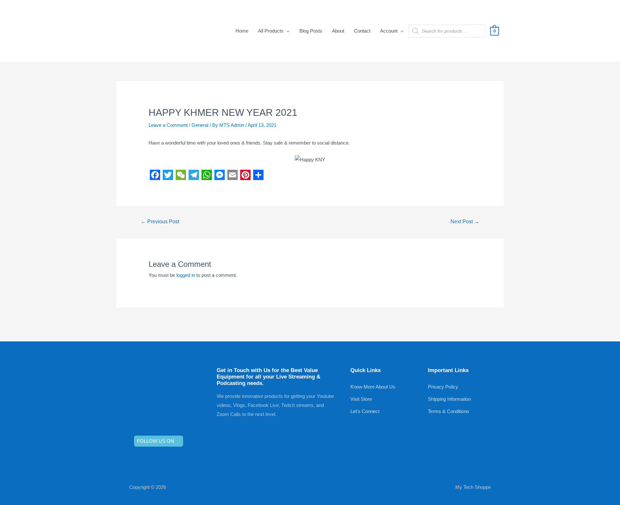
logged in (185, 275)
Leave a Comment (168, 125)
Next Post (464, 221)
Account (389, 31)
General (199, 125)
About (338, 31)
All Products (271, 31)
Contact (362, 31)
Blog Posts (310, 31)
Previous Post (160, 221)
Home (241, 31)
